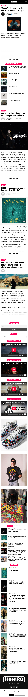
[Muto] (22, 355)
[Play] (3, 355)
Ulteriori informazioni (20, 695)
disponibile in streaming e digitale (10, 37)
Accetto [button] (11, 695)
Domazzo (9, 14)
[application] (14, 350)
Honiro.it (8, 119)
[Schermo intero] (25, 355)
